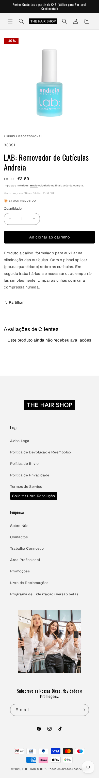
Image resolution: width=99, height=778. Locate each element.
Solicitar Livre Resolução (33, 496)
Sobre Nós (19, 526)
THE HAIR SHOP (33, 768)
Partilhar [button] (16, 302)
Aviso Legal (20, 441)
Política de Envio (24, 464)
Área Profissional (25, 560)
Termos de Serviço (26, 487)
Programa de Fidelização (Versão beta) (44, 594)
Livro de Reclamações (29, 583)
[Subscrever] (83, 710)
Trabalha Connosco (27, 548)
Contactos (19, 537)
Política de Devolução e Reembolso (40, 452)
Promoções (20, 571)
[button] (10, 21)
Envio (34, 185)
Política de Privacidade (30, 475)
